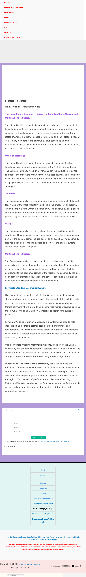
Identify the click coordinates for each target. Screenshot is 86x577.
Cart (6, 27)
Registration (9, 12)
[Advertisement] (43, 83)
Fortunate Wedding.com (28, 564)
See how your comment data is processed (55, 441)
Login (80, 410)
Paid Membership (11, 22)
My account (9, 32)
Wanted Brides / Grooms (14, 8)
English (13, 575)
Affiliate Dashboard (12, 37)
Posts (6, 17)
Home (6, 2)
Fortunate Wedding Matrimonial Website (26, 288)
